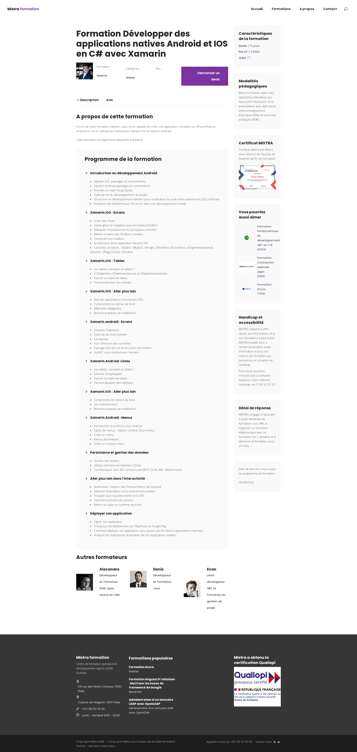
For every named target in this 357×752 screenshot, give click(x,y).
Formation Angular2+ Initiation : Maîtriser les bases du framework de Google (152, 683)
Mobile (130, 78)
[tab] (89, 100)
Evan (211, 569)
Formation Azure (141, 667)
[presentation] (87, 100)
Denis (158, 569)
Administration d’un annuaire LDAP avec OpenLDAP (151, 702)
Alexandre (109, 569)
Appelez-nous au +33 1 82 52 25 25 (229, 742)
